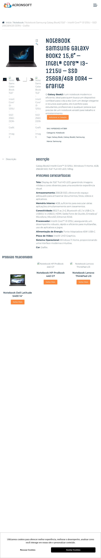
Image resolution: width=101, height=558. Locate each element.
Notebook (18, 22)
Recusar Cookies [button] (27, 550)
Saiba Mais (17, 302)
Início (8, 22)
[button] (37, 41)
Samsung (80, 137)
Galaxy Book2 (69, 137)
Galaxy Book (57, 137)
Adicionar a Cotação (58, 117)
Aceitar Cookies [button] (73, 550)
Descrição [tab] (10, 159)
